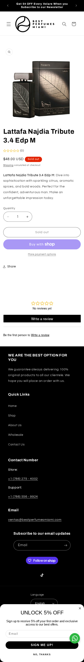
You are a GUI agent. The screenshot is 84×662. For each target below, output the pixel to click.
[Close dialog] (80, 608)
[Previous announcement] (7, 5)
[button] (8, 24)
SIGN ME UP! (42, 645)
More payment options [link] (42, 254)
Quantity (9, 208)
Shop (12, 415)
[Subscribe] (65, 545)
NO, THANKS (42, 654)
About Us (15, 425)
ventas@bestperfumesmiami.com (35, 519)
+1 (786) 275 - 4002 (23, 478)
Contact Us (16, 444)
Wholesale (15, 434)
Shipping (8, 165)
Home (12, 405)
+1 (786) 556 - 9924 (23, 496)
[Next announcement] (76, 5)
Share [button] (11, 266)
